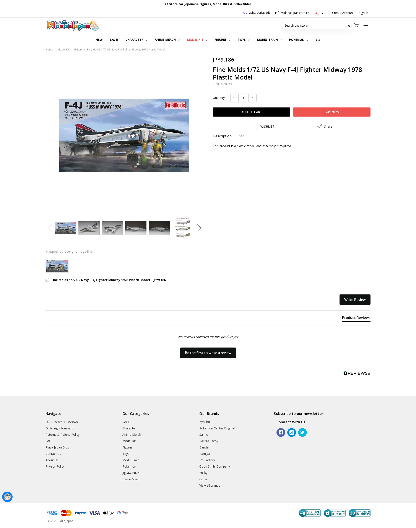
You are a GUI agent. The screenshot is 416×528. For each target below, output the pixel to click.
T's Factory (207, 460)
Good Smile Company (214, 466)
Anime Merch (166, 39)
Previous (50, 228)
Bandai (204, 447)
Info (240, 136)
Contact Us (53, 454)
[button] (348, 25)
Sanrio (203, 434)
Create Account (343, 13)
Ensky (203, 473)
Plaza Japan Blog (57, 447)
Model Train (268, 39)
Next (199, 228)
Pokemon (297, 39)
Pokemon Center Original (217, 428)
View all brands (209, 485)
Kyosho (204, 422)
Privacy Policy (55, 466)
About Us (52, 460)
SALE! (114, 39)
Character (134, 39)
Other (203, 479)
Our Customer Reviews (62, 422)
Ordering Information (60, 428)
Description (222, 136)
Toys (242, 39)
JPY (321, 13)
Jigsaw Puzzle (131, 473)
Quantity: (219, 98)
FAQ (49, 441)
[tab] (356, 318)
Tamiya (204, 454)
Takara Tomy (208, 441)
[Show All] (318, 40)
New (99, 39)
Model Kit (195, 39)
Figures (221, 39)
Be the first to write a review (208, 352)
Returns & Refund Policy (63, 434)
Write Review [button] (355, 299)
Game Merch (131, 479)
